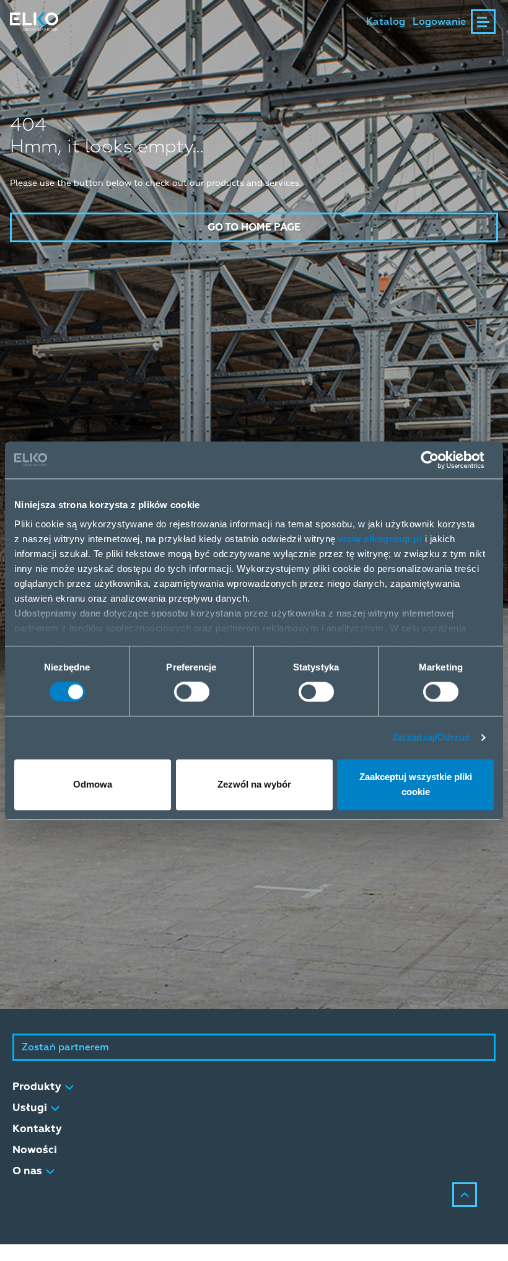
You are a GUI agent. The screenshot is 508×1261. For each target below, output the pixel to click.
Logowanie (439, 21)
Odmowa (92, 784)
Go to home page (254, 227)
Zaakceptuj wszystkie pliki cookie (415, 784)
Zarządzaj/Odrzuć (431, 737)
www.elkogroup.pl (380, 539)
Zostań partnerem (65, 1047)
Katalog (385, 21)
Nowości (34, 1149)
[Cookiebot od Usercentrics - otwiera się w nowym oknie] (439, 459)
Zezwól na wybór (254, 784)
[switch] (191, 692)
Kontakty (37, 1128)
